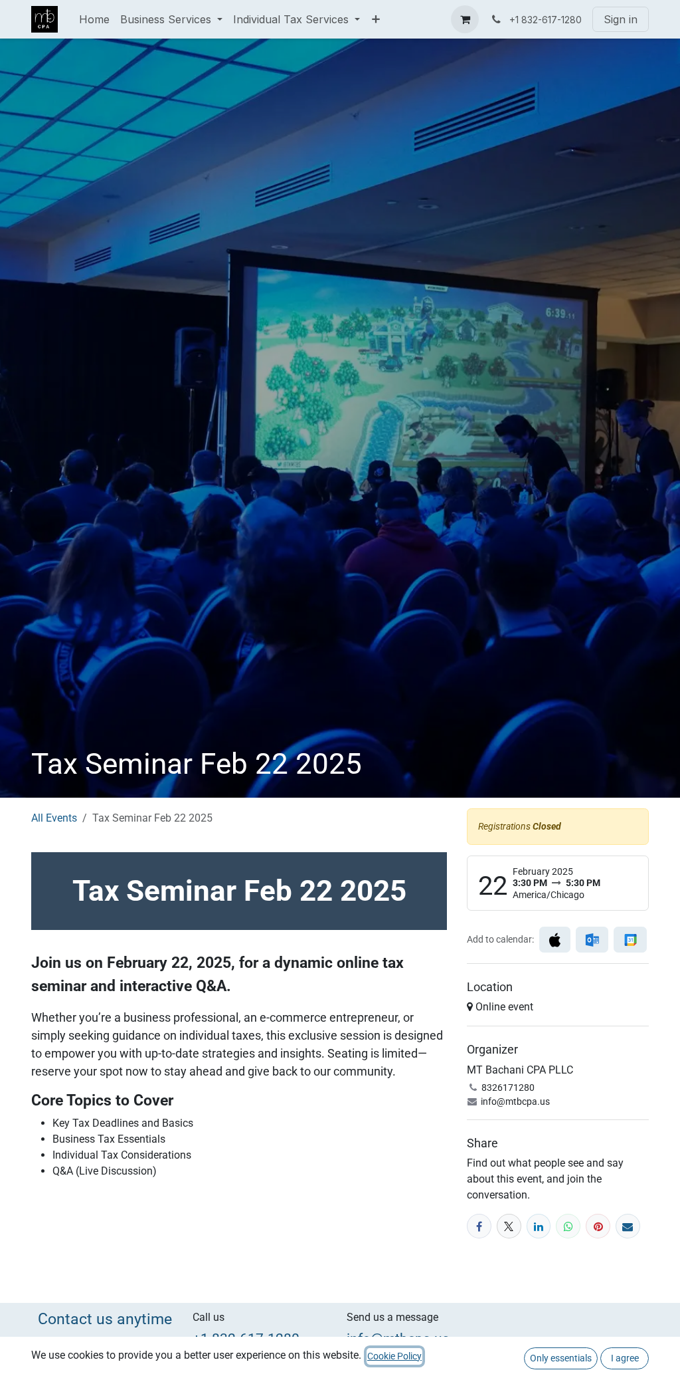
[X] (509, 1226)
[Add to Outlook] (592, 940)
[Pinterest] (598, 1226)
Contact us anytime (105, 1319)
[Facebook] (479, 1226)
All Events (54, 818)
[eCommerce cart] (465, 19)
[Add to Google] (630, 940)
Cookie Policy (394, 1356)
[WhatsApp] (568, 1226)
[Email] (628, 1226)
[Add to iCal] (554, 940)
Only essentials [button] (561, 1358)
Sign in (621, 19)
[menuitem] (94, 19)
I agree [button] (625, 1358)
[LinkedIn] (539, 1226)
